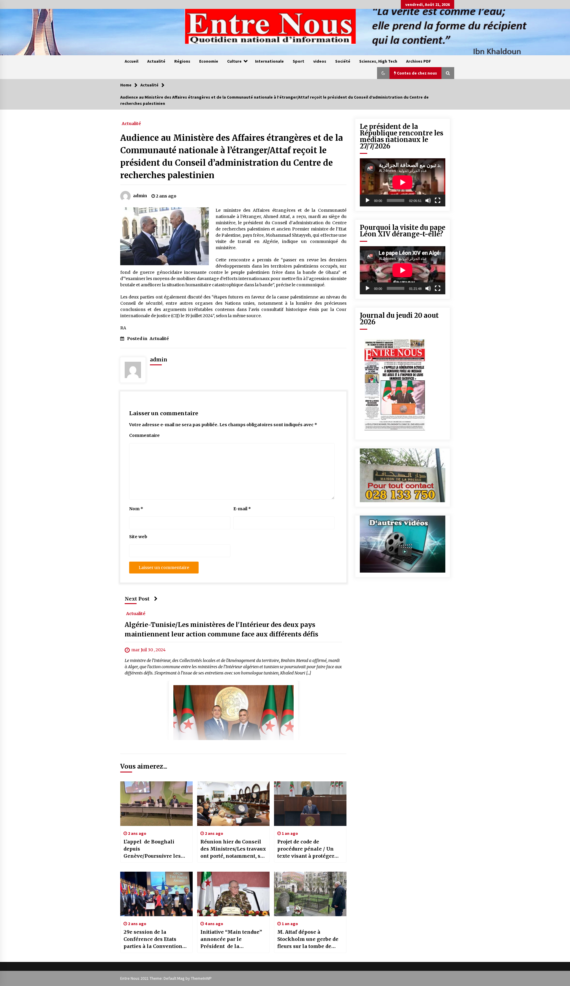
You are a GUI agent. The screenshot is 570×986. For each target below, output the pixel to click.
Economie (208, 61)
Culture (234, 61)
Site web (138, 536)
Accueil (131, 61)
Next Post (137, 599)
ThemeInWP (201, 978)
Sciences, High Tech (378, 61)
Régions (182, 61)
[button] (383, 73)
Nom (136, 508)
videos (319, 61)
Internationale (269, 61)
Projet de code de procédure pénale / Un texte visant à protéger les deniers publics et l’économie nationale (305, 849)
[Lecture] (367, 200)
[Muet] (428, 200)
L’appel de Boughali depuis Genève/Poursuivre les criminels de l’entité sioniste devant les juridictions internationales (152, 849)
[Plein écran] (438, 200)
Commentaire (144, 435)
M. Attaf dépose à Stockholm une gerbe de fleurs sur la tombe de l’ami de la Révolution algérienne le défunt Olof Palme (309, 939)
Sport (298, 61)
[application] (402, 182)
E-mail (242, 508)
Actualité (156, 61)
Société (342, 61)
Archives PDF (418, 61)
